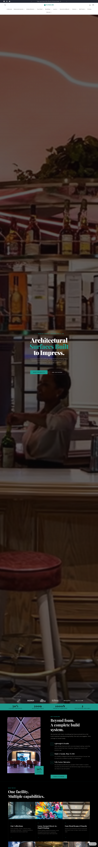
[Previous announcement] (31, 1)
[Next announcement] (66, 1)
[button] (5, 5)
